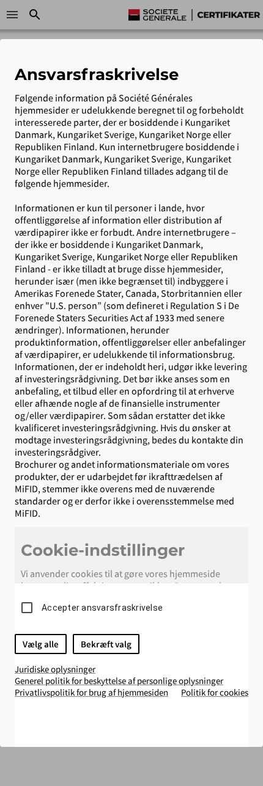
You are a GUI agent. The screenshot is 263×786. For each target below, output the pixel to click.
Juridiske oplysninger (55, 669)
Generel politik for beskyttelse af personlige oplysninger (119, 680)
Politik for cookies (214, 692)
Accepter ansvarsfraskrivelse (102, 608)
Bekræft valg (106, 644)
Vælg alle (41, 644)
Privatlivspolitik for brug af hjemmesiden (91, 692)
